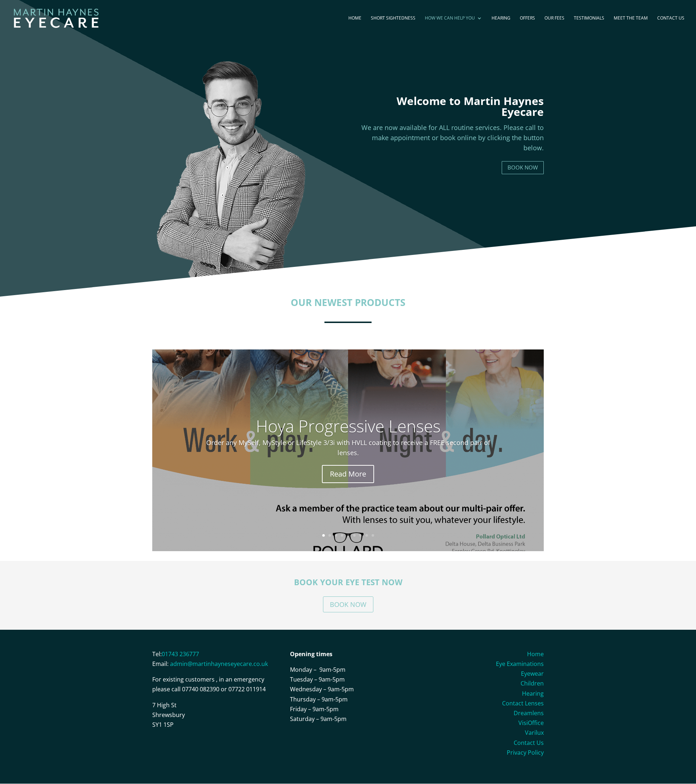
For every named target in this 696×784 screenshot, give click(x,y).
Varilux (534, 733)
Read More (348, 474)
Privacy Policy (525, 752)
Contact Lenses (523, 703)
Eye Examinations (520, 664)
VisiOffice (531, 723)
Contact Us (670, 18)
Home (354, 18)
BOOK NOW (523, 167)
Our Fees (554, 18)
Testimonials (589, 18)
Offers (527, 18)
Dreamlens (529, 713)
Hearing (501, 18)
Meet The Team (631, 18)
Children (532, 683)
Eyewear (532, 674)
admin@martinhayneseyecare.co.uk (219, 664)
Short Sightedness (393, 18)
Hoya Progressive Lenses (348, 426)
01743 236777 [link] (180, 654)
